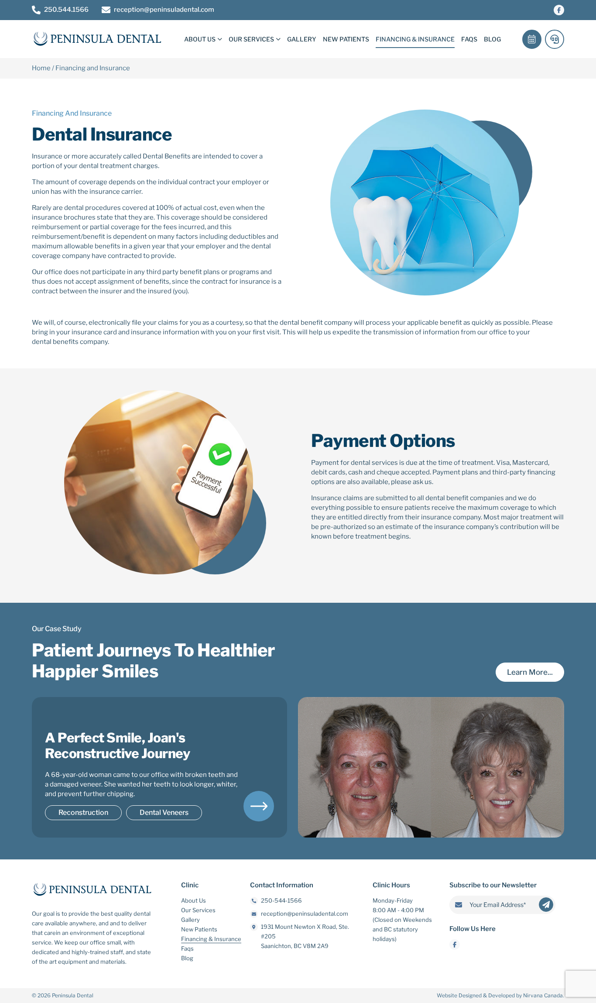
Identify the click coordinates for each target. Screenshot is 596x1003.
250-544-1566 (281, 900)
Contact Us (554, 39)
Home (41, 68)
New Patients (346, 39)
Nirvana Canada (543, 995)
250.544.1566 (66, 10)
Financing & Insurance (415, 39)
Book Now (531, 39)
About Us (200, 39)
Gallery (301, 39)
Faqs (469, 39)
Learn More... (530, 672)
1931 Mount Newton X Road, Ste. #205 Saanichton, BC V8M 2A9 (305, 936)
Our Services (251, 39)
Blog (492, 39)
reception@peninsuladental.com (164, 10)
